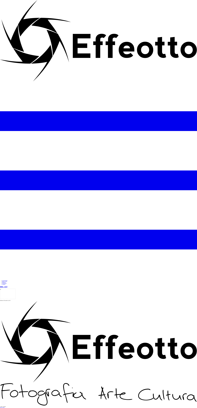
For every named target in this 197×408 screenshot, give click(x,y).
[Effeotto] (98, 81)
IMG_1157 (3, 287)
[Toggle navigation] (98, 278)
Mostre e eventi (4, 281)
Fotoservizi (4, 282)
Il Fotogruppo (4, 283)
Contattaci (3, 284)
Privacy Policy (2, 407)
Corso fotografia (4, 280)
